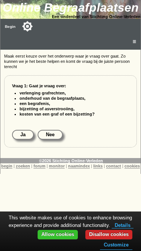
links (98, 166)
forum (39, 166)
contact (113, 166)
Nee (50, 134)
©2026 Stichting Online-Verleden (71, 160)
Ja (23, 134)
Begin (10, 26)
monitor (57, 166)
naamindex (79, 166)
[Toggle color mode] (27, 26)
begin (6, 166)
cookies (132, 166)
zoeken (23, 166)
